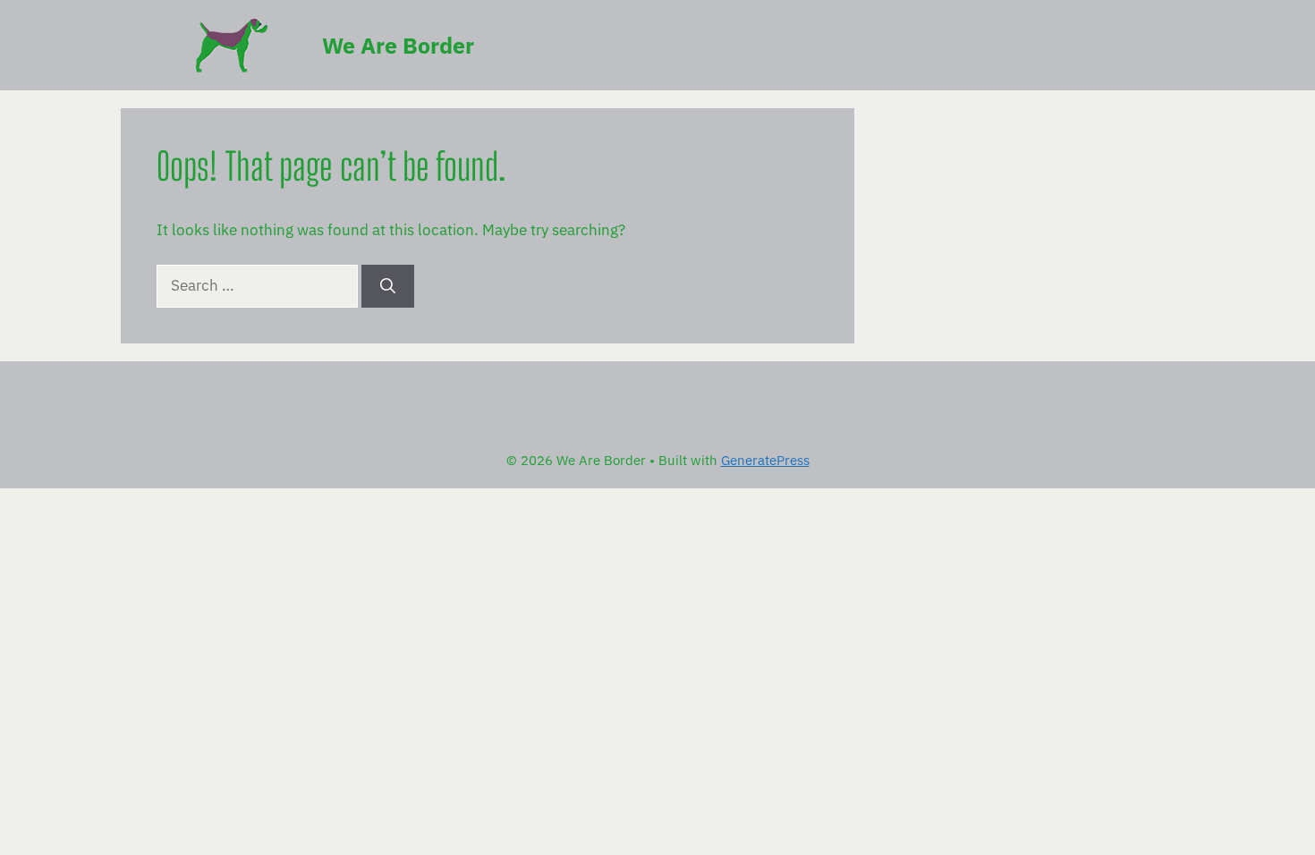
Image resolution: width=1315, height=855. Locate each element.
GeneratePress (765, 460)
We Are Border (398, 45)
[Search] (387, 286)
